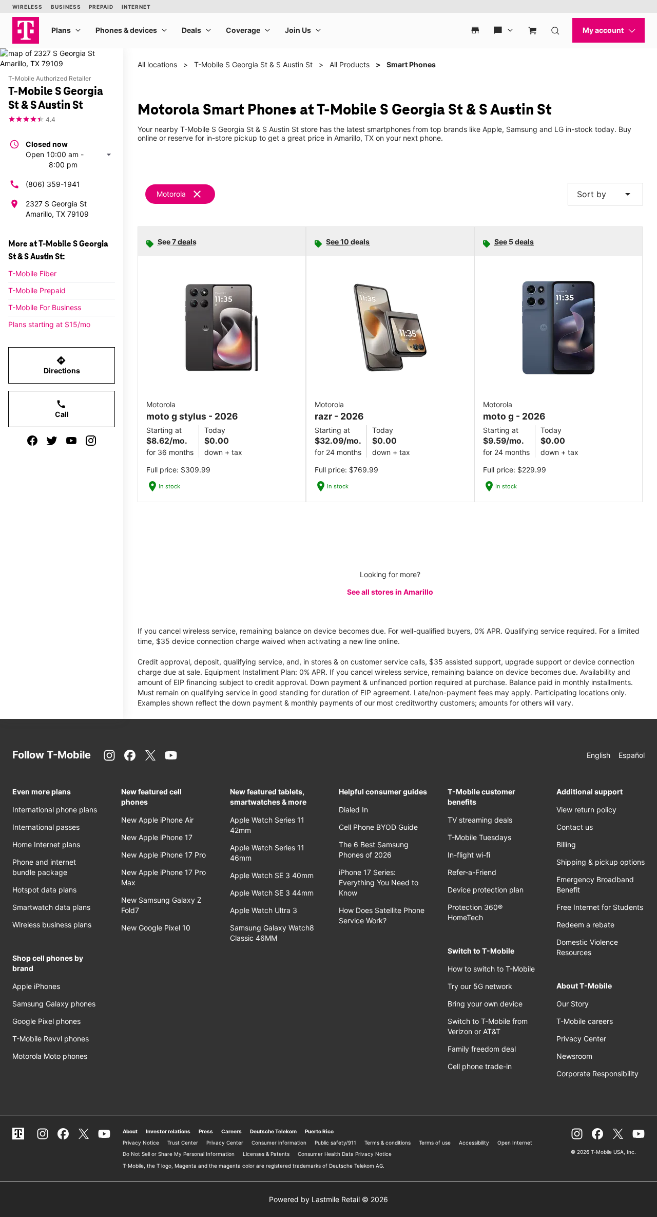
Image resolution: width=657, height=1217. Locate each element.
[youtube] (71, 440)
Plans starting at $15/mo (49, 324)
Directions (62, 365)
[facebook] (32, 440)
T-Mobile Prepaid (37, 290)
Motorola (171, 193)
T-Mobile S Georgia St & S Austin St (253, 64)
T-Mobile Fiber (32, 273)
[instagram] (91, 440)
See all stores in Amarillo (390, 591)
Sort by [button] (605, 194)
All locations (157, 64)
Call (62, 409)
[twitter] (52, 440)
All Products (350, 64)
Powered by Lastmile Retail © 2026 (328, 1199)
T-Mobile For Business (44, 307)
